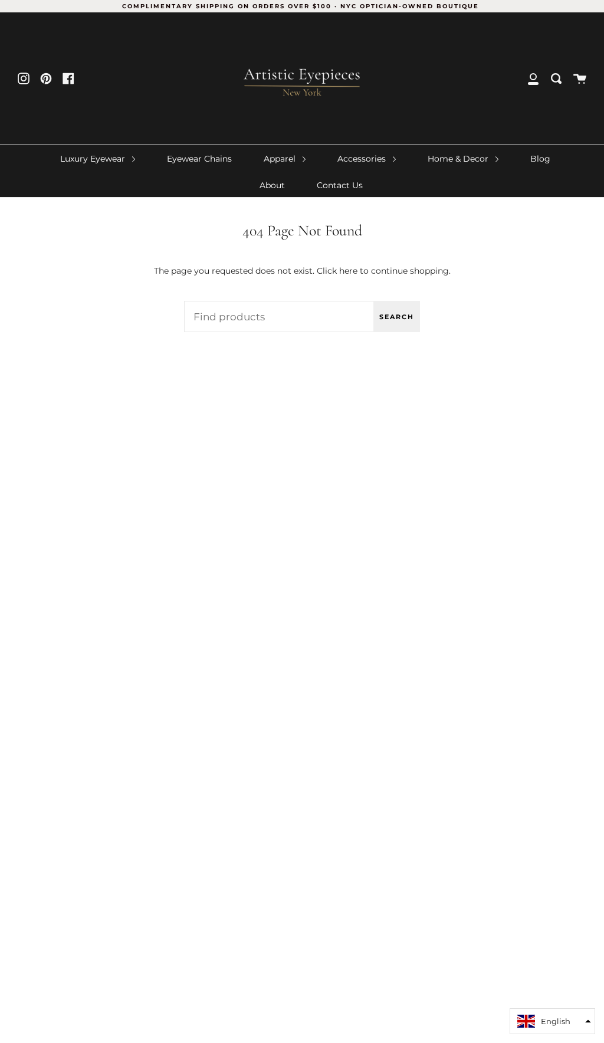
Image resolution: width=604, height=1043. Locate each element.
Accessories (362, 158)
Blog (540, 158)
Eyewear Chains (199, 158)
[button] (552, 1021)
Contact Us (340, 185)
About (272, 185)
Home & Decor (459, 158)
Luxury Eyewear (93, 158)
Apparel (281, 158)
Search (396, 317)
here (348, 270)
